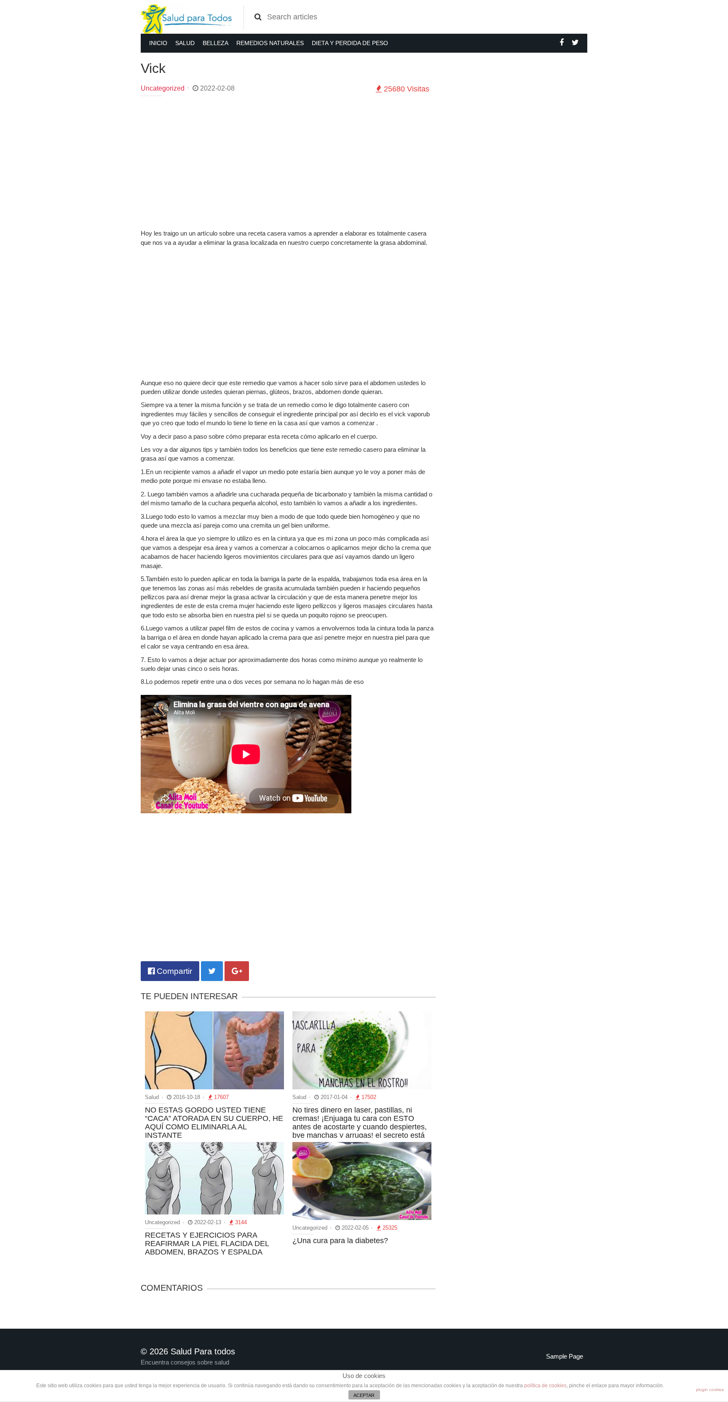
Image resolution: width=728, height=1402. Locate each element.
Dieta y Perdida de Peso (350, 43)
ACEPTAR (364, 1395)
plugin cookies (710, 1389)
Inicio (158, 43)
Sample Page (564, 1356)
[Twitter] (575, 42)
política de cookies (545, 1386)
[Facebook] (561, 42)
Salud (185, 43)
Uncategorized (163, 88)
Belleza (215, 43)
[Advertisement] (288, 163)
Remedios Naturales (270, 43)
